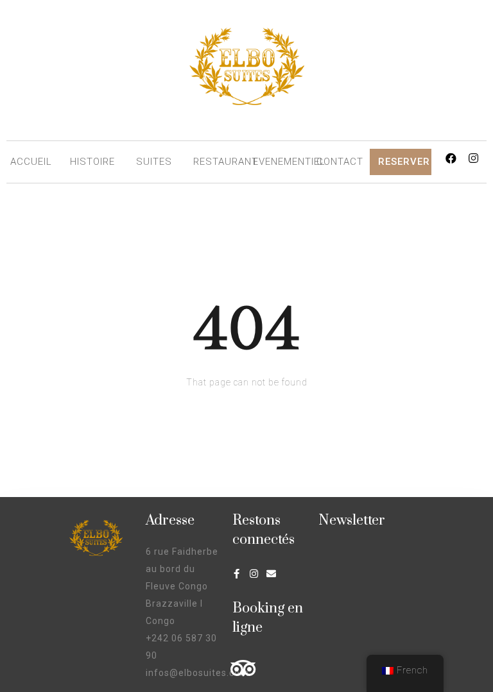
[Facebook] (451, 158)
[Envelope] (272, 573)
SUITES (154, 161)
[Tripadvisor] (243, 668)
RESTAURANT (225, 161)
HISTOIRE (92, 161)
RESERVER (404, 161)
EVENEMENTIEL (289, 161)
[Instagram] (474, 158)
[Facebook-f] (237, 573)
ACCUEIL (31, 161)
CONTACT (339, 161)
